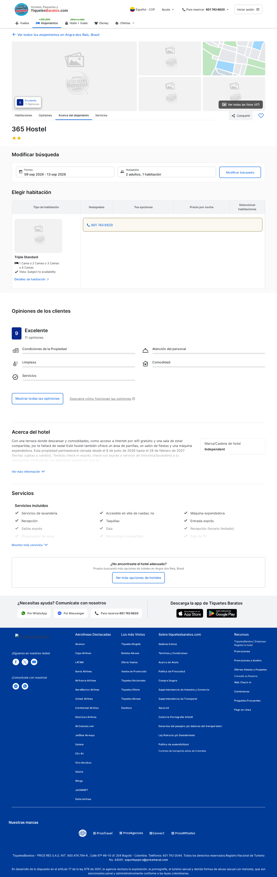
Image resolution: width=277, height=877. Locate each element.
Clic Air (79, 753)
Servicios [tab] (101, 115)
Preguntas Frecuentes (247, 700)
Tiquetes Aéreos (131, 698)
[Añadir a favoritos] (261, 115)
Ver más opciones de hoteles (138, 578)
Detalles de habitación (29, 279)
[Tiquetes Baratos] (21, 9)
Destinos (126, 707)
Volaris (79, 771)
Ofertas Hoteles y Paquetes (250, 669)
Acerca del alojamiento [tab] (74, 115)
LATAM (79, 662)
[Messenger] (16, 686)
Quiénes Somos (168, 644)
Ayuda (166, 9)
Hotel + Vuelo (79, 23)
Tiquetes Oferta (130, 689)
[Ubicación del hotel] (234, 58)
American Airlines (85, 717)
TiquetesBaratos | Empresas (250, 641)
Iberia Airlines (83, 671)
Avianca (80, 644)
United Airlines (84, 698)
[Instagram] (34, 662)
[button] (65, 172)
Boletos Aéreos (130, 653)
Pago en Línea (242, 709)
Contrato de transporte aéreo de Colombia (182, 750)
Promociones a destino (248, 660)
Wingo (79, 780)
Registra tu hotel (243, 645)
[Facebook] (16, 662)
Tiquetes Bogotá (131, 644)
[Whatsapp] (25, 686)
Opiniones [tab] (45, 115)
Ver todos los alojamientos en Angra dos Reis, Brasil (58, 35)
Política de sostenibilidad (174, 744)
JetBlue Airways (85, 735)
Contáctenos (241, 691)
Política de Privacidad (172, 671)
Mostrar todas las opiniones (37, 398)
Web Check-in (242, 682)
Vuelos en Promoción (134, 671)
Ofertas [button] (125, 23)
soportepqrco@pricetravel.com (146, 859)
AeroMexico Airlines (87, 689)
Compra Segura (168, 680)
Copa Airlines (83, 653)
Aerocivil (164, 707)
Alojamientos (49, 23)
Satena (79, 744)
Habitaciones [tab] (23, 115)
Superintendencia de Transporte (178, 698)
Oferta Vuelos (129, 662)
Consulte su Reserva (246, 676)
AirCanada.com (84, 726)
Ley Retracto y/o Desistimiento (177, 735)
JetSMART (81, 789)
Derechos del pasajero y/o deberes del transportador (190, 726)
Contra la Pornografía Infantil (176, 717)
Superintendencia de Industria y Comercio (184, 689)
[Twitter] (25, 662)
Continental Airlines (87, 707)
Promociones (242, 651)
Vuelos (24, 23)
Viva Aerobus (83, 762)
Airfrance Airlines (85, 680)
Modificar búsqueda (240, 172)
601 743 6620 (102, 225)
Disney (103, 23)
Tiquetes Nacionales (133, 680)
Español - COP (145, 9)
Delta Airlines (83, 799)
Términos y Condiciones (173, 653)
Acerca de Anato (169, 662)
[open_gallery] (74, 76)
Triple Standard (26, 257)
